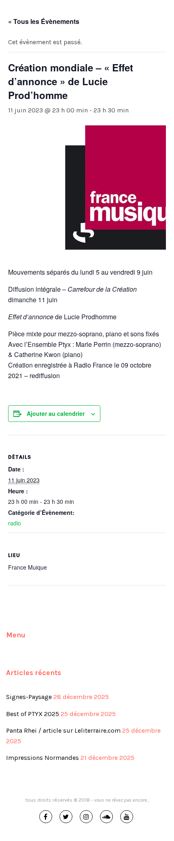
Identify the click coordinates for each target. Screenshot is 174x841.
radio (14, 523)
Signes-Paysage (29, 697)
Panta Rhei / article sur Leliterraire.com (63, 730)
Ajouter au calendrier (56, 413)
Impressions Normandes (42, 757)
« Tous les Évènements (43, 21)
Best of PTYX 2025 (32, 714)
